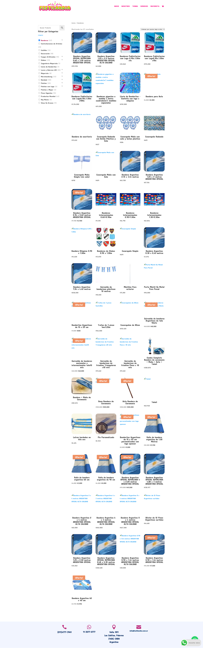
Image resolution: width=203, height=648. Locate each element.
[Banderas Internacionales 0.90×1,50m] (130, 199)
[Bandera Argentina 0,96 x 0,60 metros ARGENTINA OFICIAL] (82, 199)
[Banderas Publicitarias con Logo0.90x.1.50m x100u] (82, 83)
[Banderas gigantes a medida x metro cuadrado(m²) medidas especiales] (106, 83)
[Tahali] (154, 388)
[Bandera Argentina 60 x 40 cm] (82, 584)
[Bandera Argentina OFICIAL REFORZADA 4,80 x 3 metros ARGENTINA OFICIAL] (154, 464)
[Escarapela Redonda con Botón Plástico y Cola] (106, 123)
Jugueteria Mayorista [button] (50, 63)
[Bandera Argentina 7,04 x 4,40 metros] (82, 273)
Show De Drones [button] (48, 103)
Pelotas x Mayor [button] (48, 90)
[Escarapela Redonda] (154, 123)
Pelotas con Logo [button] (48, 86)
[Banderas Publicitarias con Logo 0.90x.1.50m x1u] (130, 42)
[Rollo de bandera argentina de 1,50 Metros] (154, 424)
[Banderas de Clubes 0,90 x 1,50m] (106, 237)
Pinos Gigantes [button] (48, 93)
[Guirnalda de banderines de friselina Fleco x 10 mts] (130, 347)
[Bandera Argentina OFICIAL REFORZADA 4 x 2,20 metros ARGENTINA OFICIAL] (130, 464)
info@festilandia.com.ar (139, 631)
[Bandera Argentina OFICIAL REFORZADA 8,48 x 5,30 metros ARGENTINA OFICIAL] (106, 544)
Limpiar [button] (40, 35)
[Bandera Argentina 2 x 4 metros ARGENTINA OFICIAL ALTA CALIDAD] (82, 504)
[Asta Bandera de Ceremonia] (130, 387)
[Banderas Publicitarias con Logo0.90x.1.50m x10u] (154, 42)
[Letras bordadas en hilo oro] (82, 424)
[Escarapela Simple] (130, 237)
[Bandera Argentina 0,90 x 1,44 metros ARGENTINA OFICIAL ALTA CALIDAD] (130, 544)
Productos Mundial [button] (49, 96)
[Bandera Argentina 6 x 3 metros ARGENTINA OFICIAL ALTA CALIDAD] (106, 504)
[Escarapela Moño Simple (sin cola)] (82, 161)
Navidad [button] (45, 80)
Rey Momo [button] (46, 100)
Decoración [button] (46, 54)
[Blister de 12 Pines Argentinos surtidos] (154, 504)
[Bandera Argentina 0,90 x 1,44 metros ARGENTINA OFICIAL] (154, 544)
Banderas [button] (46, 40)
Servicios (144, 6)
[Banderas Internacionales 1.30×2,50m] (154, 199)
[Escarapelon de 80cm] (130, 311)
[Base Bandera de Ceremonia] (106, 387)
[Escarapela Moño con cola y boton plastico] (130, 123)
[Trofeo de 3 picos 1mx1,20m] (106, 311)
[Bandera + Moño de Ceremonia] (82, 385)
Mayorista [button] (46, 73)
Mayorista (154, 6)
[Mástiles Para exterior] (130, 273)
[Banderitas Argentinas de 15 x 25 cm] (82, 311)
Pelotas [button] (45, 83)
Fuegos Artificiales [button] (49, 57)
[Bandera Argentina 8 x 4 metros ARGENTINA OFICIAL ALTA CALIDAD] (130, 504)
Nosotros (125, 6)
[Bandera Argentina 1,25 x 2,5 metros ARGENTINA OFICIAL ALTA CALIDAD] (106, 42)
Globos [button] (45, 60)
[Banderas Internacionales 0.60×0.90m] (106, 199)
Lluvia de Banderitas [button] (49, 67)
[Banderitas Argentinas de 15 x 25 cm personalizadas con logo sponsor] (130, 424)
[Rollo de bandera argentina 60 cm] (82, 464)
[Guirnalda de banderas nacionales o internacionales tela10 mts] (82, 347)
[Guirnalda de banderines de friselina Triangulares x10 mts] (106, 347)
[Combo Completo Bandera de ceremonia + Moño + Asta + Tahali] (154, 346)
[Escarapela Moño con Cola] (106, 161)
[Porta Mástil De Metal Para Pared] (154, 273)
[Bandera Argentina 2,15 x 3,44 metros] (130, 161)
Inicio (116, 6)
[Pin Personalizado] (106, 424)
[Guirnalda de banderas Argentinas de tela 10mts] (154, 308)
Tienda (135, 6)
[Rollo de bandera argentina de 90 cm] (106, 464)
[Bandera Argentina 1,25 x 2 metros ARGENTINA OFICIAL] (154, 161)
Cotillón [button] (45, 50)
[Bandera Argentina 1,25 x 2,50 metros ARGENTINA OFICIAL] (82, 544)
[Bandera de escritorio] (82, 123)
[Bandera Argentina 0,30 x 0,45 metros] (154, 237)
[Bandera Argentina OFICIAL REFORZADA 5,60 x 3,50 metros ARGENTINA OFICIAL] (82, 42)
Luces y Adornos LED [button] (50, 70)
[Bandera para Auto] (154, 83)
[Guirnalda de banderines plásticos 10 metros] (106, 273)
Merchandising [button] (48, 77)
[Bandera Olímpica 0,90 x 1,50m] (82, 237)
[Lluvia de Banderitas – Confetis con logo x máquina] (130, 83)
